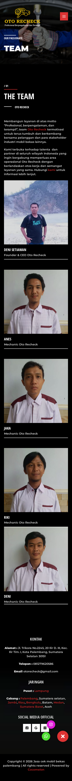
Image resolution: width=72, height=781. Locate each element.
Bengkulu (33, 702)
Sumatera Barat (31, 706)
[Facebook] (27, 728)
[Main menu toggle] (64, 16)
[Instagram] (45, 728)
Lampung (41, 690)
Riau (21, 702)
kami (51, 170)
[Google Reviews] (36, 728)
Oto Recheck (37, 129)
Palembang (29, 698)
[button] (62, 736)
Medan (59, 702)
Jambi (12, 702)
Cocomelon (36, 769)
